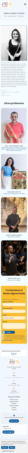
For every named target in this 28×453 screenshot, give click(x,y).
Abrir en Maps (8, 432)
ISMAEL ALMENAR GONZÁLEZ (14, 235)
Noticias (14, 407)
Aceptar (12, 447)
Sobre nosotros (14, 399)
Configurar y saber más (8, 450)
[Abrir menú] (25, 4)
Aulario (5, 315)
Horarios (14, 403)
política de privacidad (8, 340)
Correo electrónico (8, 308)
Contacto (14, 409)
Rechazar (4, 447)
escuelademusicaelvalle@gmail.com (14, 377)
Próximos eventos (14, 405)
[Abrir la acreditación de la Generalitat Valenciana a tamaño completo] (14, 353)
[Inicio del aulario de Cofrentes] (6, 4)
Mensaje (5, 321)
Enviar (9, 332)
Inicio (5, 16)
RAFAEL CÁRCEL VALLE (14, 278)
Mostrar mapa (14, 421)
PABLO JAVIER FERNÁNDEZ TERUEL (14, 146)
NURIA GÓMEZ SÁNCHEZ (14, 192)
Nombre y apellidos (8, 301)
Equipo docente (12, 16)
